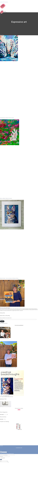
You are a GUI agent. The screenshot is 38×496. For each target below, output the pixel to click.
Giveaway (4, 20)
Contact (2, 494)
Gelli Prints (4, 19)
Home (2, 463)
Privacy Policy (4, 11)
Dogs (5, 483)
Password (1, 456)
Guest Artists (4, 489)
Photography (4, 474)
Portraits (4, 486)
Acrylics (4, 16)
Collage (4, 17)
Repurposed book (6, 32)
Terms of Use (5, 12)
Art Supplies (6, 479)
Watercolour (4, 25)
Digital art (4, 18)
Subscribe (2, 321)
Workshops (4, 27)
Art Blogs (5, 478)
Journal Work (4, 480)
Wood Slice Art (6, 484)
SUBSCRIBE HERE (19, 447)
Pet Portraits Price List (6, 490)
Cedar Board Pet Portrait (7, 485)
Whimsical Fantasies (5, 26)
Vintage (5, 488)
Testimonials (4, 491)
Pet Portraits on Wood (6, 492)
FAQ (4, 466)
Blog (2, 15)
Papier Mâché (4, 473)
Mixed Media (4, 472)
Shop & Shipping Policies (6, 465)
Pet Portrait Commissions (5, 33)
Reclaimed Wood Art (5, 24)
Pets (5, 487)
